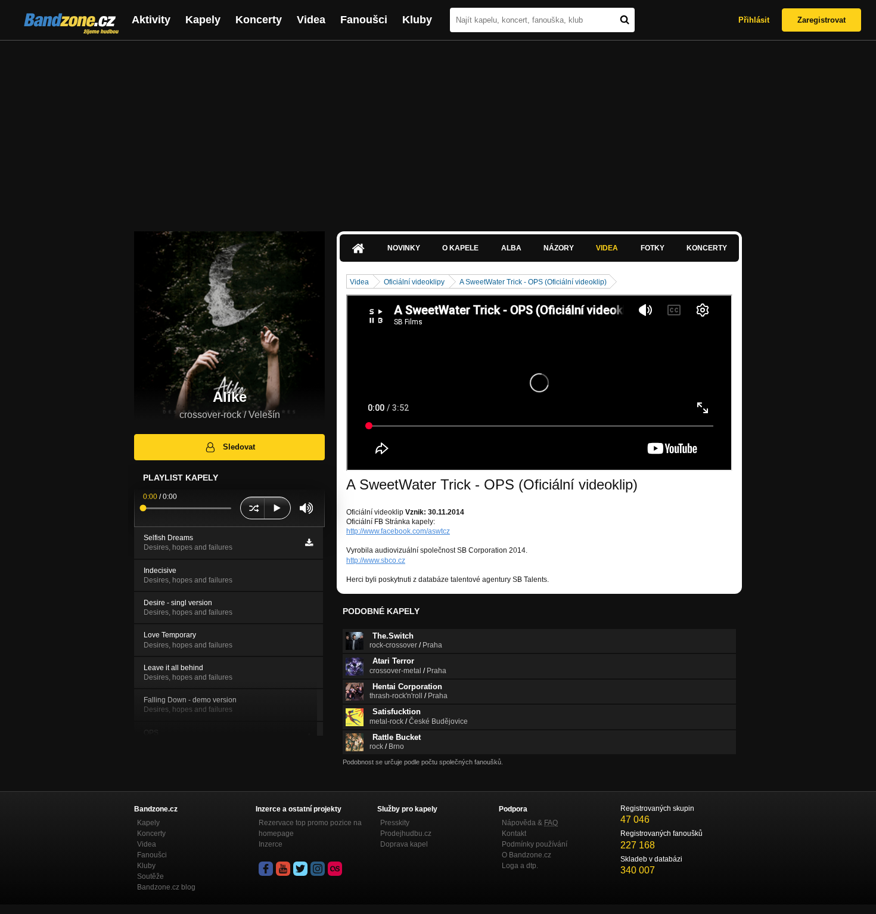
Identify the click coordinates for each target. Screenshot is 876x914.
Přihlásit (753, 20)
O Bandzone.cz (526, 855)
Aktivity (151, 20)
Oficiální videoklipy (414, 282)
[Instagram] (317, 869)
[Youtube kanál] (283, 869)
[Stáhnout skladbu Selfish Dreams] (309, 542)
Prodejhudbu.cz (405, 833)
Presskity (394, 823)
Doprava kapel (404, 844)
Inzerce (270, 844)
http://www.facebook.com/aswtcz (398, 531)
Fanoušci (363, 20)
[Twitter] (300, 869)
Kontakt (514, 833)
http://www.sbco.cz (375, 560)
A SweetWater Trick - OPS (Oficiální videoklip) (533, 282)
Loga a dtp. (520, 866)
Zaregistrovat (821, 20)
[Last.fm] (335, 869)
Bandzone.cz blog (166, 887)
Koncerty (258, 20)
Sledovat (239, 446)
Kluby (417, 20)
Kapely (202, 20)
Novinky (403, 248)
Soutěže (150, 876)
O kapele (460, 248)
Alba (511, 248)
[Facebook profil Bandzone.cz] (266, 869)
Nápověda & (530, 823)
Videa (311, 20)
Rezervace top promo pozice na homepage (310, 828)
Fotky (652, 248)
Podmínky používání (534, 844)
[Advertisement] (438, 130)
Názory (558, 248)
